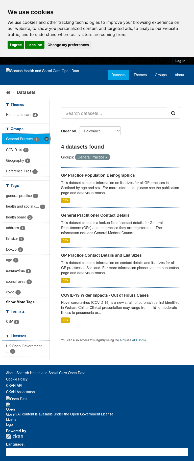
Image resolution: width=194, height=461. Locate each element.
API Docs (138, 340)
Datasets (118, 74)
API (122, 340)
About (179, 74)
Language (14, 444)
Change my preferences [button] (68, 45)
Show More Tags (20, 301)
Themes (140, 74)
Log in (180, 60)
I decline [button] (35, 45)
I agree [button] (16, 45)
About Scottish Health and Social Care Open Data (45, 372)
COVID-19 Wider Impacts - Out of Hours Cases (105, 295)
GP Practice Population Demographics (98, 175)
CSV (65, 200)
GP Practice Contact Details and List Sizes (101, 255)
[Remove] (106, 157)
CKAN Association (20, 391)
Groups (161, 74)
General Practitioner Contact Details (95, 215)
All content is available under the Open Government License (64, 413)
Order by (68, 130)
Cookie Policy (17, 379)
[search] (173, 113)
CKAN (14, 436)
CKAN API (14, 385)
